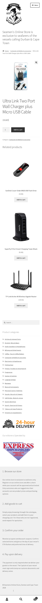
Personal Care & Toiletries (13, 391)
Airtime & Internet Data (13, 339)
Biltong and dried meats (13, 350)
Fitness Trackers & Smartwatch (15, 369)
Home (7, 51)
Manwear (8, 383)
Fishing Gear (9, 365)
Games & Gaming (10, 376)
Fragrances (8, 372)
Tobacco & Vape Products (13, 409)
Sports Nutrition (10, 402)
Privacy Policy (7, 590)
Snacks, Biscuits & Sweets (14, 394)
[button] (36, 62)
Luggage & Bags (10, 380)
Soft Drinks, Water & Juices (14, 398)
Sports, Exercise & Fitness (13, 405)
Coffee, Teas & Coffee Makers (14, 354)
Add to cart (18, 130)
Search (21, 599)
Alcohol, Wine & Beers (12, 343)
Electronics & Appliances (13, 361)
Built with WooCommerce (23, 590)
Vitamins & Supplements (13, 413)
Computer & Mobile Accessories (20, 51)
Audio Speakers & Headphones (15, 347)
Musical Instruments (12, 387)
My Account (7, 599)
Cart (32, 597)
